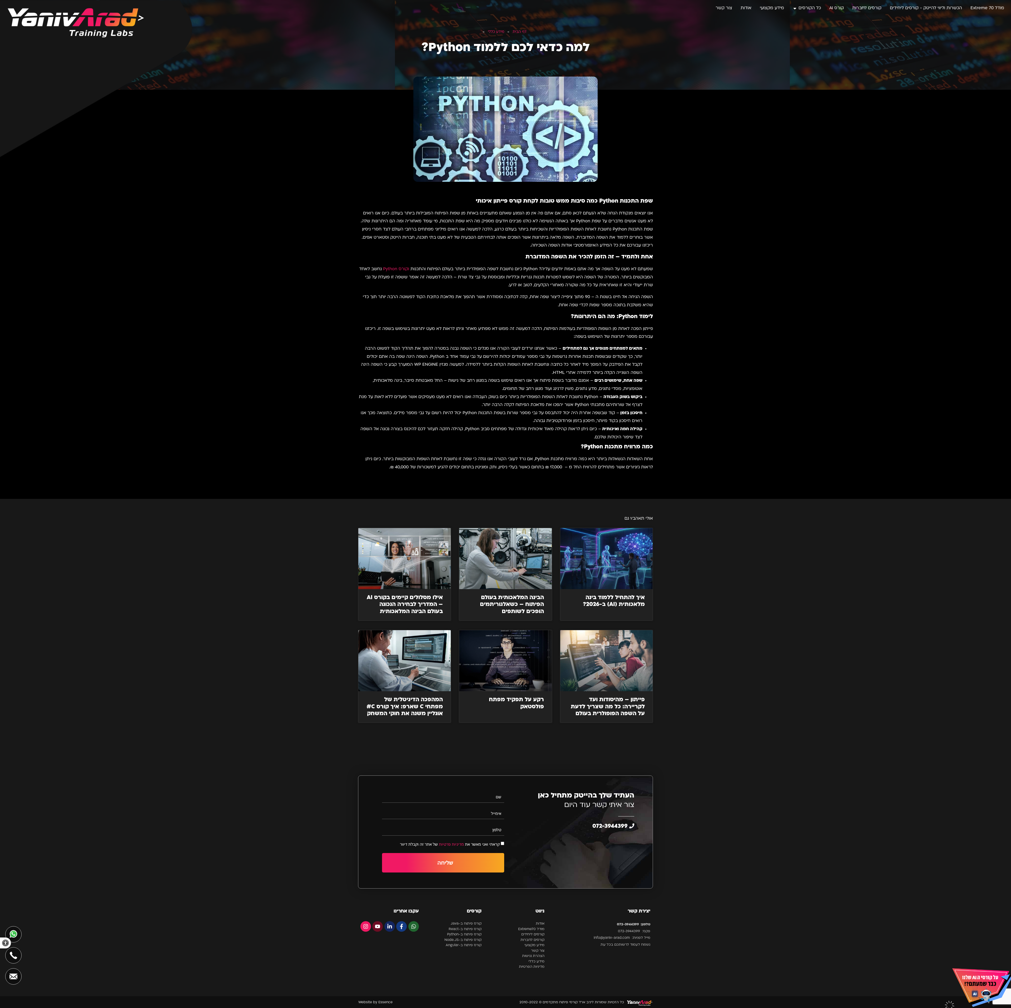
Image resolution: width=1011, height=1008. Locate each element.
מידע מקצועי (534, 945)
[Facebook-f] (401, 926)
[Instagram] (365, 926)
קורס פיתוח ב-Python (464, 934)
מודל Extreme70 (531, 929)
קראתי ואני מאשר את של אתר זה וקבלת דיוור (450, 844)
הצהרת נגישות (533, 956)
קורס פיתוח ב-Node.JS (463, 940)
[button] (5, 943)
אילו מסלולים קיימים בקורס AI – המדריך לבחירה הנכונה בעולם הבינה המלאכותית (405, 604)
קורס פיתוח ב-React (465, 929)
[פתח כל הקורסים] (794, 8)
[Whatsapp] (413, 926)
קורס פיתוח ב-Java (466, 923)
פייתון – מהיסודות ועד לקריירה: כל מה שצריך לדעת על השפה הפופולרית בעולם (608, 706)
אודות (540, 923)
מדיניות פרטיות (451, 844)
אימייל (496, 813)
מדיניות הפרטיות (531, 967)
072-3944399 (610, 826)
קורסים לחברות (532, 940)
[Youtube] (377, 926)
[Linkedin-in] (389, 926)
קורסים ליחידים (532, 934)
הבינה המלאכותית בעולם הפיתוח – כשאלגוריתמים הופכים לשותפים (512, 604)
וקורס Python (396, 269)
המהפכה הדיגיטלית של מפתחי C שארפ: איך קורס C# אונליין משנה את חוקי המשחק (404, 706)
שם (498, 796)
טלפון (496, 829)
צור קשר (537, 950)
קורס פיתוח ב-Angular (464, 945)
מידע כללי (536, 961)
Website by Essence (375, 1002)
